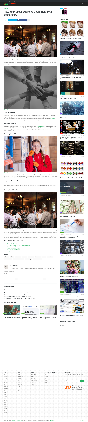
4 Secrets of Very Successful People (13, 243)
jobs (6, 259)
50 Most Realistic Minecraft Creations (68, 257)
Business (6, 8)
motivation (16, 259)
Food (5, 394)
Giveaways (20, 380)
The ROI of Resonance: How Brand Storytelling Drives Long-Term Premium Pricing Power (22, 289)
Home (19, 382)
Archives (61, 1)
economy (25, 256)
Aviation (5, 376)
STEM (28, 3)
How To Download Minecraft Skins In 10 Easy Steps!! (71, 177)
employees (31, 256)
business (7, 256)
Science (33, 382)
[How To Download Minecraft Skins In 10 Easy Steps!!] (72, 168)
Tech (19, 3)
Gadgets (19, 378)
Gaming (5, 396)
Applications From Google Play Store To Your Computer (71, 315)
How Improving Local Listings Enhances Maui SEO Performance (17, 298)
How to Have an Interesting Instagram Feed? (69, 276)
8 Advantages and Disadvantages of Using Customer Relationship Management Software (71, 237)
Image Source (6, 109)
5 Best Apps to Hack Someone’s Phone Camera (69, 197)
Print (5, 410)
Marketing (20, 384)
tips (40, 259)
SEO (18, 390)
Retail (5, 412)
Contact (82, 1)
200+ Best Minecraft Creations (66, 117)
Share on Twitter (13, 19)
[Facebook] (4, 1)
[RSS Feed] (11, 1)
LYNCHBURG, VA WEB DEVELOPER (16, 420)
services (35, 259)
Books (46, 376)
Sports (46, 382)
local (10, 259)
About (56, 1)
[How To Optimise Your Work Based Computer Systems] (48, 310)
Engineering (34, 380)
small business (25, 59)
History (5, 402)
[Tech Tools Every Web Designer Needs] (72, 88)
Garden (5, 398)
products (22, 259)
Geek (23, 3)
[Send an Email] (9, 1)
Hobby (5, 404)
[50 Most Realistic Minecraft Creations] (72, 247)
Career (5, 378)
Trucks (5, 416)
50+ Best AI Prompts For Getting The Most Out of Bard (29, 318)
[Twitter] (6, 1)
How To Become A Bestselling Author (13, 249)
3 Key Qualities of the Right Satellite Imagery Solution (12, 318)
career (12, 256)
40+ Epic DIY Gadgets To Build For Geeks (68, 57)
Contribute (71, 1)
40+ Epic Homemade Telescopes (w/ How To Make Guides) (70, 78)
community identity (40, 126)
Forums (65, 1)
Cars (5, 380)
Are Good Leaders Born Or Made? (13, 248)
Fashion (5, 392)
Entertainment (35, 3)
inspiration (50, 256)
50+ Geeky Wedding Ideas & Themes (67, 216)
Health (5, 400)
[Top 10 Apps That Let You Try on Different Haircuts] (72, 28)
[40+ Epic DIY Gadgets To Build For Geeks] (72, 48)
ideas (44, 256)
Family (5, 390)
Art (45, 374)
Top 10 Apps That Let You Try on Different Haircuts (70, 38)
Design (5, 382)
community (18, 256)
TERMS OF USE (52, 420)
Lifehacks (6, 406)
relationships (28, 259)
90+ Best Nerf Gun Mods (65, 158)
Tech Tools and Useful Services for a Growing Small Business (18, 245)
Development (20, 376)
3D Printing (33, 374)
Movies (46, 378)
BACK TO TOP (82, 420)
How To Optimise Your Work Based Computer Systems (48, 318)
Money (5, 408)
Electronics (6, 388)
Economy (6, 386)
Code (32, 376)
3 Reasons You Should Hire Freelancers (14, 246)
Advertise (77, 1)
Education (33, 378)
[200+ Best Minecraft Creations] (72, 108)
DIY (4, 384)
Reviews (19, 386)
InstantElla (62, 325)
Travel (5, 414)
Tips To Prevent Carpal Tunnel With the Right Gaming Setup (16, 292)
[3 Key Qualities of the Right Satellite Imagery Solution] (12, 310)
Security (19, 388)
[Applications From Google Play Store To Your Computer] (72, 306)
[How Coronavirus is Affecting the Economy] (72, 286)
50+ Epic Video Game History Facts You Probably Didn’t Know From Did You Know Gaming (71, 138)
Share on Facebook (23, 19)
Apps (5, 374)
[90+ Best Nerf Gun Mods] (72, 148)
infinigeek (13, 273)
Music (46, 380)
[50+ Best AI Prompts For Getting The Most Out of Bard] (30, 310)
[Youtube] (8, 1)
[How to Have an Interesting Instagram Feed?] (72, 267)
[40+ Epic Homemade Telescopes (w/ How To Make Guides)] (72, 67)
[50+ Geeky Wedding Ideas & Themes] (72, 207)
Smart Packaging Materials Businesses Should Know (15, 296)
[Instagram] (14, 1)
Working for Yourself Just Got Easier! (14, 251)
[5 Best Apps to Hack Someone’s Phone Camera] (72, 187)
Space (32, 384)
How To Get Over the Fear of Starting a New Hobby (15, 294)
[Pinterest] (12, 1)
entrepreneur (38, 256)
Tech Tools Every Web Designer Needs (68, 98)
